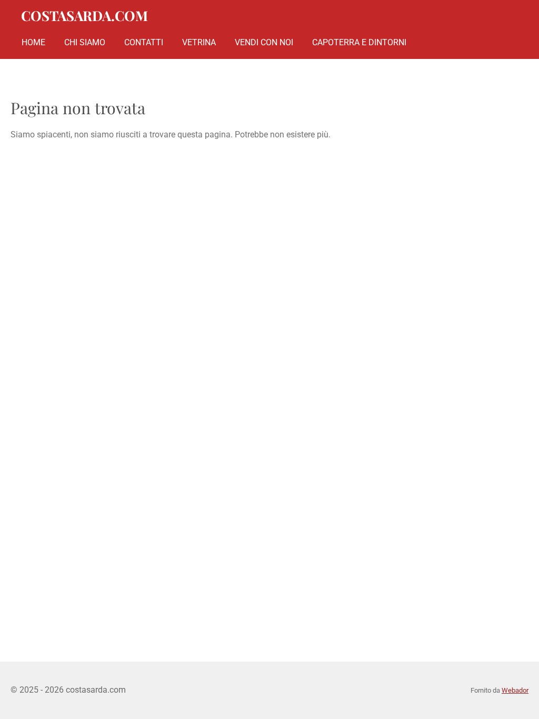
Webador (515, 690)
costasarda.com (84, 15)
